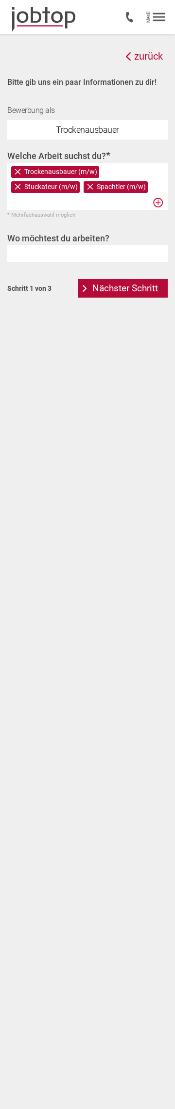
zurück (148, 56)
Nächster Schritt (125, 288)
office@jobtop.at (130, 326)
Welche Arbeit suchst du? (58, 155)
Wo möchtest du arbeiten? (58, 238)
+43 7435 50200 (131, 17)
